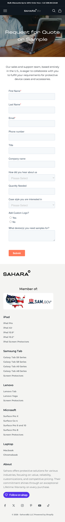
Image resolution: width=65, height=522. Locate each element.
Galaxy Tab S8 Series (14, 362)
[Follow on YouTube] (39, 505)
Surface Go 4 (10, 421)
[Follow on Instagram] (22, 505)
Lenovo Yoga (10, 396)
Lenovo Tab (9, 391)
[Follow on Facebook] (5, 505)
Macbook (8, 450)
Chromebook (10, 455)
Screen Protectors (13, 375)
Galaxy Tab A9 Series (15, 366)
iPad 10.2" (8, 337)
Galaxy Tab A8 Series (15, 371)
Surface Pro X (10, 416)
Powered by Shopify (43, 514)
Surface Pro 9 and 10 (14, 425)
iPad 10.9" (8, 332)
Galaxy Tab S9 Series (14, 357)
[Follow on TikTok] (48, 505)
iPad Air (7, 328)
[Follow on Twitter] (13, 505)
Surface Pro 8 (10, 430)
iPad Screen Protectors (16, 341)
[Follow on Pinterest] (31, 505)
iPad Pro (8, 323)
